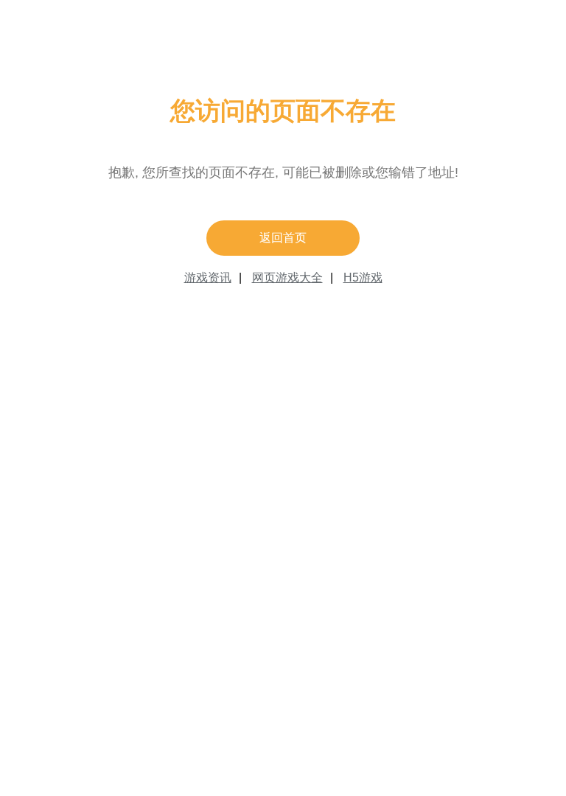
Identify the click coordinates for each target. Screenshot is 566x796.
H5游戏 (362, 277)
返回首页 (283, 237)
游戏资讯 (207, 277)
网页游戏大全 (287, 277)
